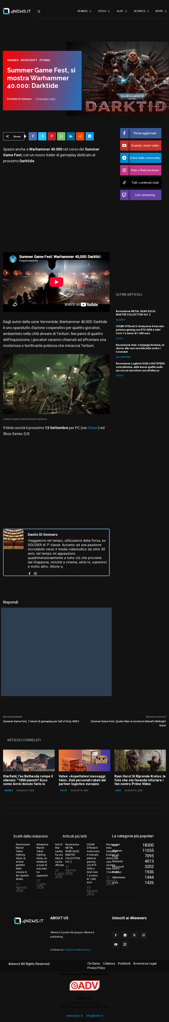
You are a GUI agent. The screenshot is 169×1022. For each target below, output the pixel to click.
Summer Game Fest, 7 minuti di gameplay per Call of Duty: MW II (41, 721)
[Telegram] (90, 136)
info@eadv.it (94, 1015)
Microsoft (29, 60)
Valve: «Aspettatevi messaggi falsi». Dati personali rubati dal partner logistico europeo (82, 780)
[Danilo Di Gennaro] (13, 552)
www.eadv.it (74, 1015)
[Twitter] (42, 136)
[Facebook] (33, 136)
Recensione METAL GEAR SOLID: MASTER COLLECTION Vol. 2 (136, 313)
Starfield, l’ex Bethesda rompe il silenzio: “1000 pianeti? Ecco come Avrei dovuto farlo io (28, 780)
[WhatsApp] (61, 136)
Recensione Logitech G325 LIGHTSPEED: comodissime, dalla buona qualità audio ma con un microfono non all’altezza (140, 367)
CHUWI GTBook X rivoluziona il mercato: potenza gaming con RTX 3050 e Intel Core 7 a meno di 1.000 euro (140, 329)
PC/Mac (45, 60)
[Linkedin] (71, 136)
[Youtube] (115, 944)
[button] (42, 11)
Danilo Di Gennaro (21, 99)
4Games (13, 60)
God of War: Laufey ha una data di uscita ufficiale (59, 855)
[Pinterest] (52, 136)
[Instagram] (35, 572)
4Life (118, 790)
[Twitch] (125, 944)
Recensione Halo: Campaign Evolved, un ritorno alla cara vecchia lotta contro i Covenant (140, 348)
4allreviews (123, 357)
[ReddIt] (80, 136)
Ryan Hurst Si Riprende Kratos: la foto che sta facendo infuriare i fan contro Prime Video (139, 780)
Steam (92, 428)
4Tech (119, 338)
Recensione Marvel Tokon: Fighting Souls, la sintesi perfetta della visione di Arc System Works (23, 862)
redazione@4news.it (77, 949)
